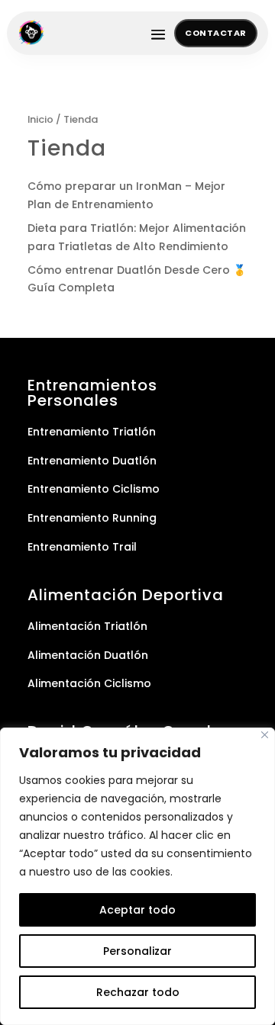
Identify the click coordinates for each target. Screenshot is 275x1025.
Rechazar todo (138, 992)
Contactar (216, 33)
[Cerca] (264, 734)
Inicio (40, 119)
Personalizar (137, 951)
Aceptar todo (137, 909)
